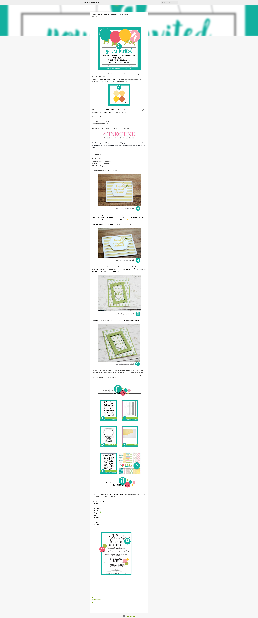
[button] (93, 19)
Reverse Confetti (96, 599)
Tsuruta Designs (91, 2)
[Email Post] (93, 597)
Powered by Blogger (130, 616)
